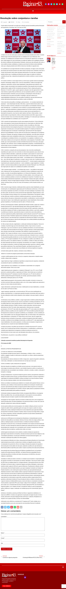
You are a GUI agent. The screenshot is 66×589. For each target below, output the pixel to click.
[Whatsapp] (54, 4)
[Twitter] (51, 4)
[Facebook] (46, 4)
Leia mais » (49, 39)
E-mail (3, 538)
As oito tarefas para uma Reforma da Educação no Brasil (61, 31)
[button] (33, 11)
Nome (2, 532)
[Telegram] (57, 4)
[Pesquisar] (64, 21)
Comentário (4, 516)
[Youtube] (60, 4)
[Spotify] (62, 4)
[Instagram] (49, 4)
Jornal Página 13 (51, 55)
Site (2, 543)
